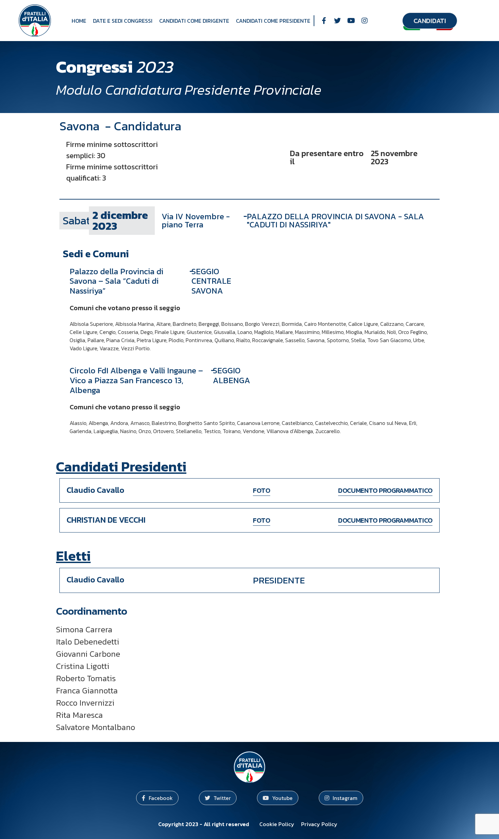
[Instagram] (364, 20)
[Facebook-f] (324, 20)
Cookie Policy (276, 824)
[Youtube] (351, 20)
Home (79, 21)
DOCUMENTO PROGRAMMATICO (385, 490)
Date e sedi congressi (122, 21)
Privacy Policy (319, 824)
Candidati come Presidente (273, 21)
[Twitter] (337, 20)
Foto (261, 490)
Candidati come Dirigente (194, 21)
